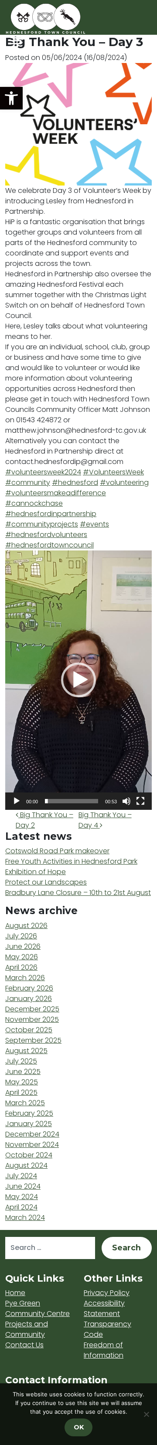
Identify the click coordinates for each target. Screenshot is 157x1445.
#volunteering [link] (124, 482)
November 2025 (32, 1019)
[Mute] (126, 801)
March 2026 (25, 978)
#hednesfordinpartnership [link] (50, 514)
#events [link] (94, 524)
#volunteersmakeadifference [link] (55, 493)
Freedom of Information (103, 1350)
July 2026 (21, 936)
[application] (78, 680)
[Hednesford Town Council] (70, 18)
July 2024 (21, 1176)
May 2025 (21, 1082)
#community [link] (27, 482)
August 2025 (26, 1051)
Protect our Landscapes (46, 882)
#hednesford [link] (75, 482)
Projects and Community (26, 1329)
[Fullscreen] (140, 801)
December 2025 (32, 1009)
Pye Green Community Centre (37, 1308)
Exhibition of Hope (35, 872)
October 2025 (28, 1030)
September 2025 (33, 1040)
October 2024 (28, 1155)
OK (79, 1427)
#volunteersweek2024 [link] (43, 472)
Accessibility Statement (104, 1308)
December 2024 (32, 1134)
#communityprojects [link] (41, 524)
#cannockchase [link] (34, 503)
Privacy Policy (107, 1293)
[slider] (71, 801)
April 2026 (21, 967)
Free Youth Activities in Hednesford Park (71, 861)
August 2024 (26, 1165)
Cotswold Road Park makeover (57, 851)
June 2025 (23, 1072)
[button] (11, 98)
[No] (146, 1414)
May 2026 (21, 957)
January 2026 (28, 999)
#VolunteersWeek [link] (113, 472)
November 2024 (32, 1145)
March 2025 (25, 1103)
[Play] (16, 801)
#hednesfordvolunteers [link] (46, 535)
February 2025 (29, 1113)
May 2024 (21, 1197)
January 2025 (28, 1124)
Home (15, 1293)
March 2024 (25, 1218)
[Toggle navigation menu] (16, 40)
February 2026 (29, 988)
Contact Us (24, 1345)
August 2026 (26, 926)
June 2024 (23, 1186)
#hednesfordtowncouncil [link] (49, 545)
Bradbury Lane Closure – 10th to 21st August (78, 893)
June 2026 (23, 946)
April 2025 (21, 1092)
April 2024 (21, 1207)
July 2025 (21, 1061)
